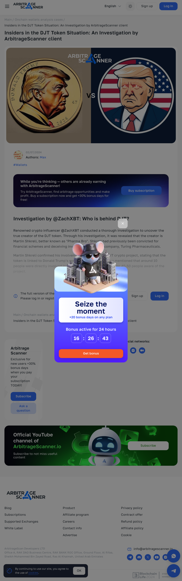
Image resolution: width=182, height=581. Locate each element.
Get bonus (91, 353)
